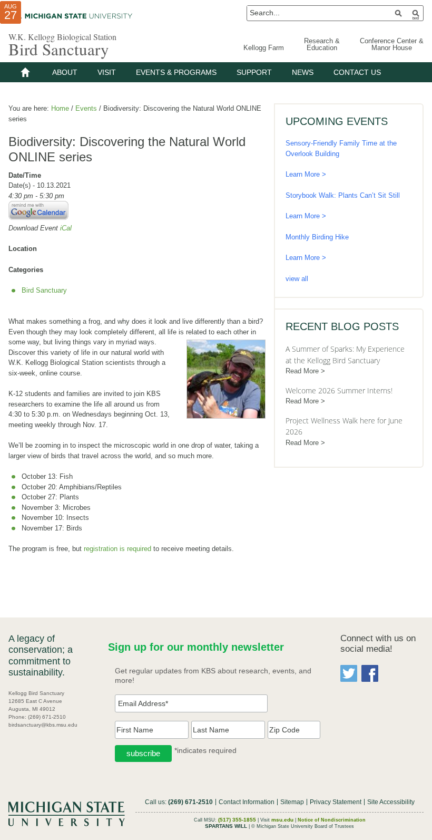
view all (297, 279)
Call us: (179, 802)
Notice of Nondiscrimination (332, 820)
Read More (302, 371)
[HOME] (25, 72)
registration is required (117, 549)
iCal (66, 228)
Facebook (369, 673)
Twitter (348, 673)
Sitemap (292, 802)
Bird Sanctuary (58, 49)
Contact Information (246, 802)
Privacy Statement (335, 802)
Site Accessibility (391, 802)
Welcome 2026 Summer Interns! (339, 390)
